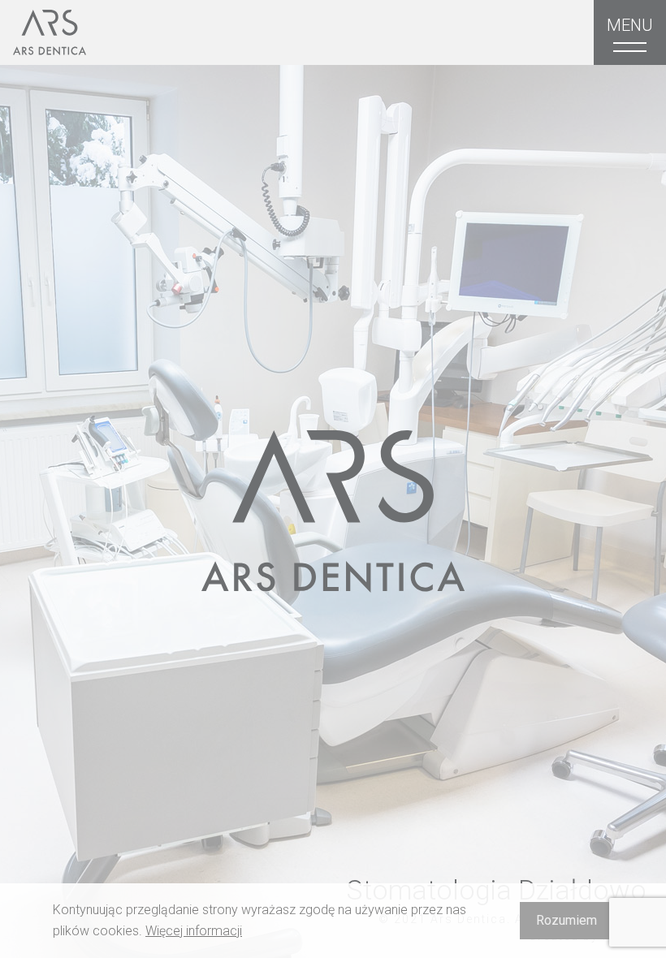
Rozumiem (566, 920)
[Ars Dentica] (49, 32)
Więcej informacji (193, 931)
